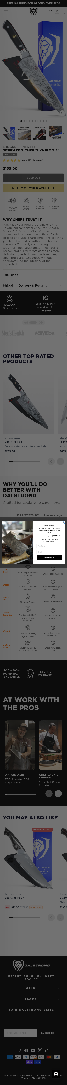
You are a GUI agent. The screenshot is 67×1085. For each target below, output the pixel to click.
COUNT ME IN (49, 557)
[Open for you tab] (56, 1074)
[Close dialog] (63, 522)
